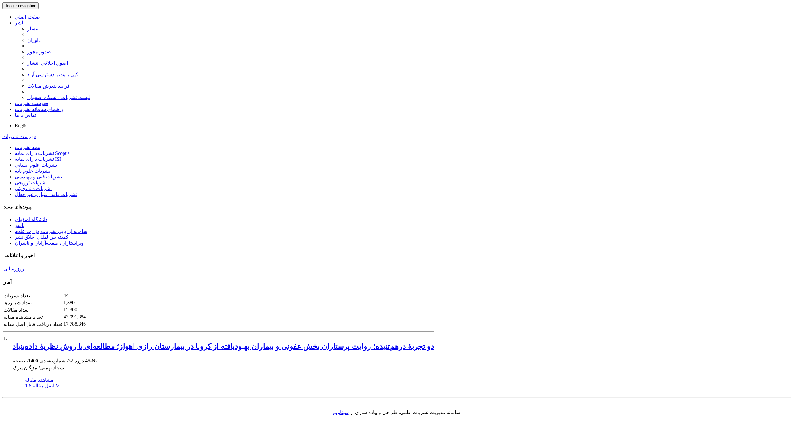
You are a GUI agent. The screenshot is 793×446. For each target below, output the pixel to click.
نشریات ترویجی (31, 182)
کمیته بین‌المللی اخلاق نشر (41, 237)
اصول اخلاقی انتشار (47, 63)
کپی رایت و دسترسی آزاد (52, 74)
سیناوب (341, 412)
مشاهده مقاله (39, 380)
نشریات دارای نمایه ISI (38, 159)
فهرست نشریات (31, 103)
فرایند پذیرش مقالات (48, 86)
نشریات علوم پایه (32, 170)
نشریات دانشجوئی (33, 188)
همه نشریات (27, 147)
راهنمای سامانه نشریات (39, 109)
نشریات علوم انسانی (36, 165)
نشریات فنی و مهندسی (38, 176)
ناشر (19, 22)
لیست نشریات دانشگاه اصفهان (58, 97)
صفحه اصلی (27, 17)
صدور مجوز (39, 51)
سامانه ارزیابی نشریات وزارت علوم (51, 231)
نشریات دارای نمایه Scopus (42, 153)
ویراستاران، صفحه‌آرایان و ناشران (49, 243)
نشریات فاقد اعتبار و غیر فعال (46, 194)
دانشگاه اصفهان (31, 219)
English (22, 125)
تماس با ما (25, 115)
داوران (34, 40)
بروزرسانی (14, 268)
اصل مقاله (42, 385)
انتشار (33, 28)
